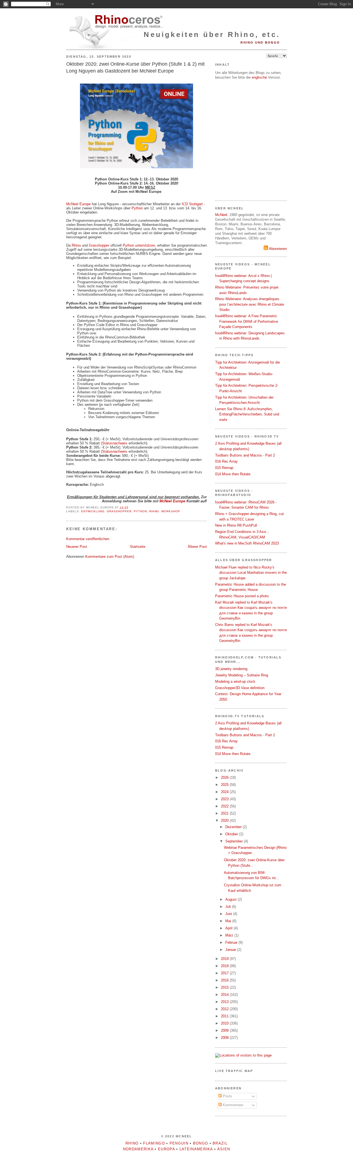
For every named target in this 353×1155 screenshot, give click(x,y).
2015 (225, 987)
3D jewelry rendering (231, 669)
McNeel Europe (78, 204)
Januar (231, 950)
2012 (225, 1009)
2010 (225, 1023)
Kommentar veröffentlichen (87, 539)
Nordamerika (138, 1149)
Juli (228, 907)
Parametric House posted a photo (242, 596)
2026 (225, 777)
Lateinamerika (196, 1149)
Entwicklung (93, 511)
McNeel (221, 215)
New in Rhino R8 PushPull (236, 525)
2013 (225, 1002)
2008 (225, 1038)
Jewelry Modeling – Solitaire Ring (241, 675)
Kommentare (232, 1105)
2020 (225, 820)
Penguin (179, 1143)
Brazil (220, 1143)
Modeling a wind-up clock (235, 681)
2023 (225, 799)
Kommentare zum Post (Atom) (109, 556)
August (231, 899)
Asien (223, 1149)
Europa (166, 1149)
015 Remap (224, 468)
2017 (225, 973)
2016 (225, 980)
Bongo (200, 1143)
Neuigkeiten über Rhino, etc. (212, 34)
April (229, 928)
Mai (228, 921)
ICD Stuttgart (192, 204)
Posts (227, 1096)
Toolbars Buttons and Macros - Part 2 (245, 455)
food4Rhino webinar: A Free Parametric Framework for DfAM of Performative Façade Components (246, 321)
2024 (225, 792)
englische (259, 77)
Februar (232, 942)
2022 (225, 806)
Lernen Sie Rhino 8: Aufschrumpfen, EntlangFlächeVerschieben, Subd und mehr (247, 414)
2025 (225, 785)
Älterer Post (197, 547)
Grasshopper (99, 245)
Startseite (137, 547)
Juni (229, 914)
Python (137, 208)
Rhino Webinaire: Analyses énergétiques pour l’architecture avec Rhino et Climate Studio (249, 304)
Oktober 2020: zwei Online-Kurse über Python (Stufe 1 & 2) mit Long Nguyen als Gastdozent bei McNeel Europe (135, 67)
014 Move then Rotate (232, 474)
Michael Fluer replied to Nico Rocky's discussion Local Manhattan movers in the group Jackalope (251, 572)
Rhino (76, 245)
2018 (225, 966)
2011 (225, 1016)
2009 (225, 1030)
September (234, 841)
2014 (225, 995)
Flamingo (154, 1143)
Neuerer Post (76, 547)
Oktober (232, 834)
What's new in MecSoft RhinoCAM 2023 (247, 543)
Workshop (170, 511)
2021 (225, 813)
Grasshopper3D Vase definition (239, 688)
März (229, 935)
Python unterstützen (139, 245)
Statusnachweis (114, 443)
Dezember (234, 827)
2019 (225, 959)
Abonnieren (277, 249)
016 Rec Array (226, 461)
